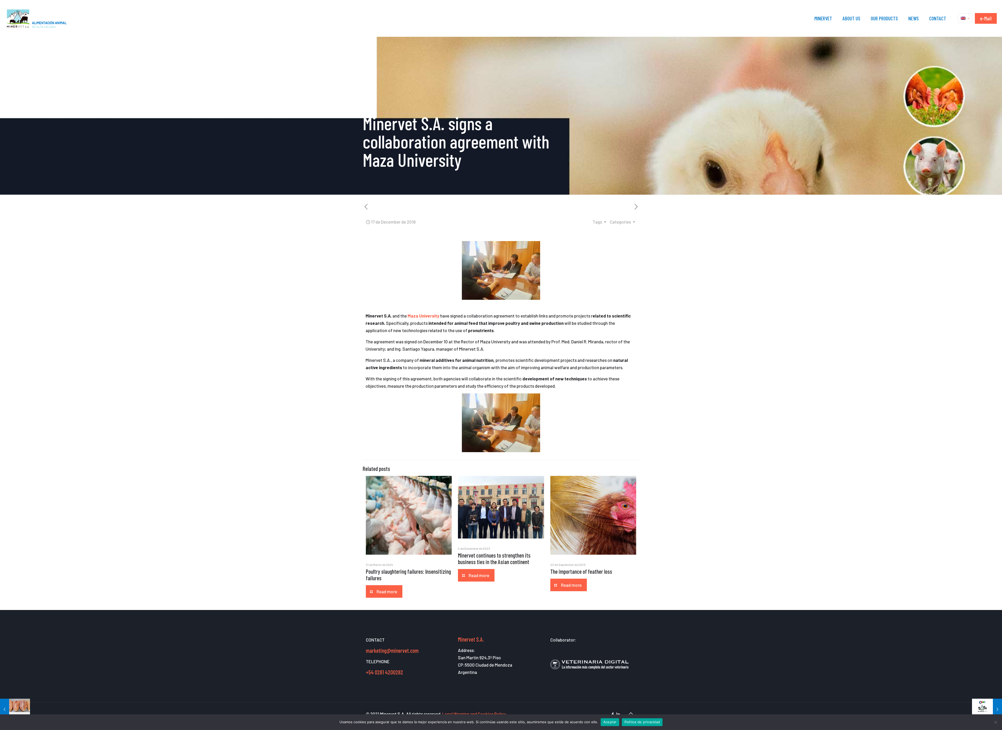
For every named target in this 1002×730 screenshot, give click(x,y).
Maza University (423, 315)
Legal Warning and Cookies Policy (474, 713)
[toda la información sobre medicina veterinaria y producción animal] (589, 672)
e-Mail (986, 18)
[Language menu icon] (965, 18)
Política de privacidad (642, 722)
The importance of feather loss (581, 571)
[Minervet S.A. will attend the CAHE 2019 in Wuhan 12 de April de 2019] (987, 709)
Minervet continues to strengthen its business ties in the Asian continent (494, 558)
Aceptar (610, 722)
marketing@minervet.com (392, 650)
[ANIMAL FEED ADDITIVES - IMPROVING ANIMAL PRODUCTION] (37, 18)
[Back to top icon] (630, 713)
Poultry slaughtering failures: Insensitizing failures (408, 574)
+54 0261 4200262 (384, 672)
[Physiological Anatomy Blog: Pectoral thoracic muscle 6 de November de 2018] (15, 709)
